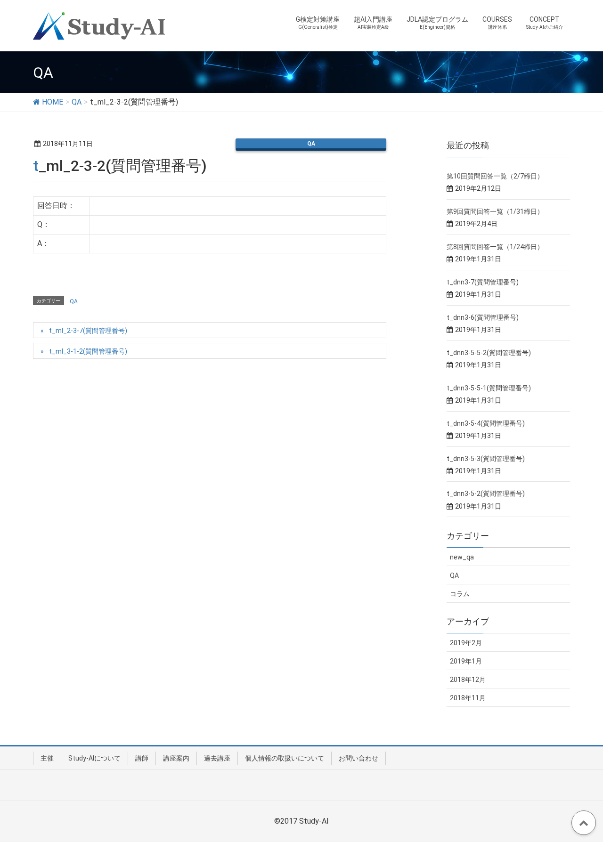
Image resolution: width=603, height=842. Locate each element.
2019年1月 (466, 661)
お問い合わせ (358, 758)
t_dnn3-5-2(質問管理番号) (486, 493)
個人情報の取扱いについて (284, 758)
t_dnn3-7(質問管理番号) (483, 282)
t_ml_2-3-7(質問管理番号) (88, 330)
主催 (47, 758)
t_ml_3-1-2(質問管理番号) (88, 351)
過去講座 (217, 758)
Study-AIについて (94, 758)
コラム (460, 594)
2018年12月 (468, 679)
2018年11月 (468, 698)
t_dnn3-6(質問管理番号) (483, 317)
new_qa (462, 557)
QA (311, 143)
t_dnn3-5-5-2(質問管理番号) (489, 352)
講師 (141, 758)
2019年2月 (466, 643)
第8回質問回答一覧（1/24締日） (495, 247)
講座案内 (176, 758)
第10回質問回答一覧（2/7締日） (495, 176)
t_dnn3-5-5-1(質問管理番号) (489, 388)
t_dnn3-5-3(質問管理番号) (486, 458)
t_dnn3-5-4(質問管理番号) (486, 423)
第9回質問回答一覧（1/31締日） (495, 211)
